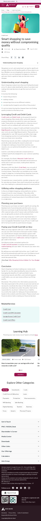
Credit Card (7, 309)
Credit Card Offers (9, 320)
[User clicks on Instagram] (29, 488)
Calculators (5, 456)
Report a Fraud (11, 493)
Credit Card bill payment (9, 244)
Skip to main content (9, 1)
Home (2, 10)
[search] (25, 7)
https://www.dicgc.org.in (28, 502)
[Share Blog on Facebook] (11, 57)
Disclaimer (4, 512)
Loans (25, 394)
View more (20, 374)
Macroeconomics (29, 398)
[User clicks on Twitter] (17, 488)
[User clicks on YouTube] (21, 488)
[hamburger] (3, 5)
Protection (16, 398)
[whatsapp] (28, 7)
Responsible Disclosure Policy (9, 515)
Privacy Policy (12, 512)
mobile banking (6, 246)
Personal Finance (25, 411)
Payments (6, 398)
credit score (20, 237)
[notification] (23, 7)
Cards (25, 390)
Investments (16, 390)
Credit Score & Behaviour (11, 394)
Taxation (19, 407)
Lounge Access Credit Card (11, 316)
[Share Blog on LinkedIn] (19, 57)
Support (31, 6)
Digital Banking (8, 407)
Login (37, 6)
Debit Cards (16, 117)
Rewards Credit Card (24, 158)
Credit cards (5, 117)
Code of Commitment (23, 512)
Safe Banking (19, 402)
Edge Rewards (5, 130)
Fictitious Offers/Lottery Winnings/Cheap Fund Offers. (16, 483)
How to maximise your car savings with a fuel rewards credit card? (17, 364)
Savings (5, 390)
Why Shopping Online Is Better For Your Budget (24, 260)
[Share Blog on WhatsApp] (23, 57)
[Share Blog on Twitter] (15, 57)
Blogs (8, 10)
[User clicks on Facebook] (13, 488)
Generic (13, 411)
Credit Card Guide (16, 10)
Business (29, 407)
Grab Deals (22, 167)
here (36, 335)
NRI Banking (7, 402)
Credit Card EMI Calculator (12, 313)
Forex (4, 411)
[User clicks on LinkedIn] (25, 488)
